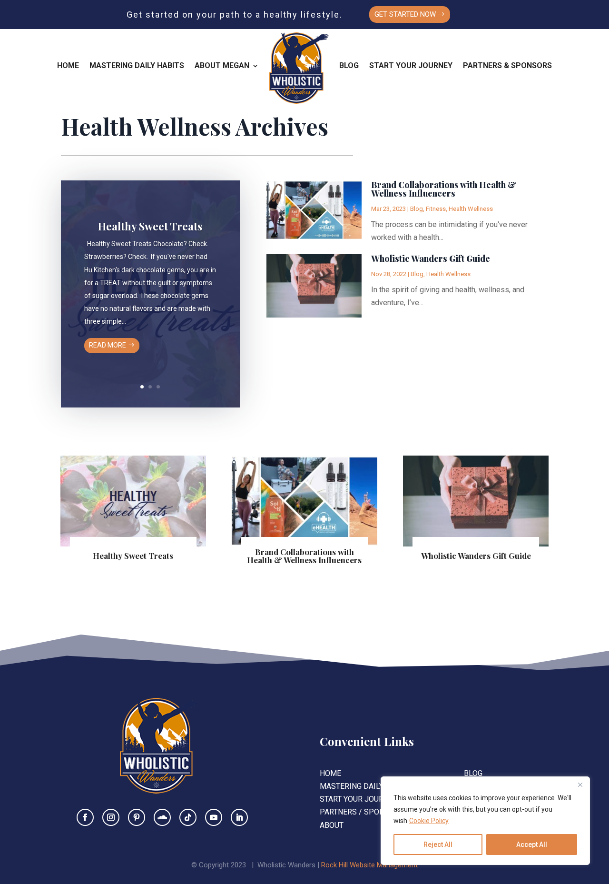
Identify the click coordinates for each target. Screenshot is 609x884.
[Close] (580, 784)
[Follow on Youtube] (213, 817)
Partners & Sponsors (507, 65)
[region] (485, 820)
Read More (107, 345)
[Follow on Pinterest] (136, 817)
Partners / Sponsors (362, 811)
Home (68, 65)
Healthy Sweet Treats (150, 226)
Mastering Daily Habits (136, 65)
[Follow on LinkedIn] (239, 817)
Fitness (436, 208)
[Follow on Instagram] (110, 817)
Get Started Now (405, 14)
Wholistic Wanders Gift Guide (430, 258)
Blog (349, 65)
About (332, 825)
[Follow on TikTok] (187, 817)
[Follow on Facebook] (85, 817)
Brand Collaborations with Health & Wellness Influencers (443, 189)
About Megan (222, 65)
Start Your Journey (410, 65)
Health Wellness (471, 208)
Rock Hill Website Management (369, 865)
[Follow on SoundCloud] (162, 817)
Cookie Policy (429, 820)
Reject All (437, 844)
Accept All (531, 844)
